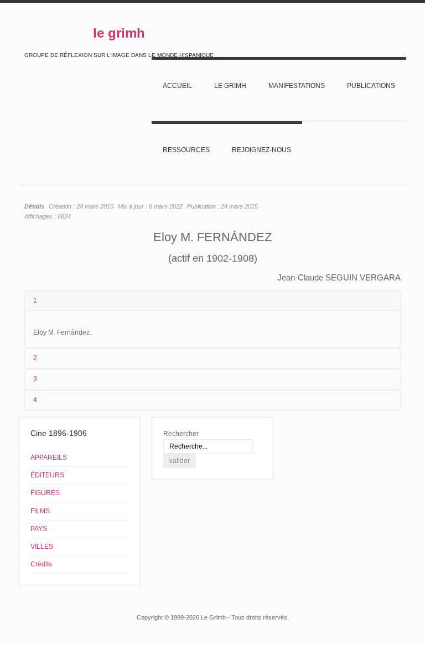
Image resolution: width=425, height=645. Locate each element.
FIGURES (45, 493)
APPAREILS (48, 457)
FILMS (40, 511)
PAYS (38, 529)
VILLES (41, 546)
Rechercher (181, 434)
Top (394, 596)
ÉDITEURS (47, 475)
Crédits (41, 564)
